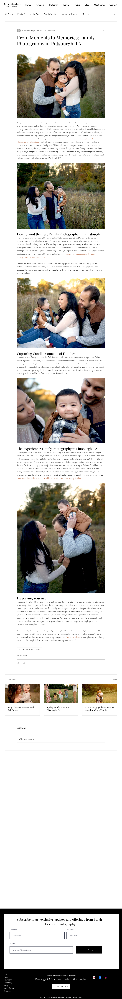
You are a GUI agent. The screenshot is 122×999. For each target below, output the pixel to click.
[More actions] (103, 30)
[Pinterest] (94, 977)
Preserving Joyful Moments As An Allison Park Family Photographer (99, 709)
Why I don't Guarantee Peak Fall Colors (21, 709)
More (84, 14)
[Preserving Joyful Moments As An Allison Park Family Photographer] (99, 693)
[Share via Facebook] (18, 663)
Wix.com (78, 998)
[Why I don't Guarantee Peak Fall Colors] (22, 693)
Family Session (50, 14)
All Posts (9, 14)
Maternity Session (69, 14)
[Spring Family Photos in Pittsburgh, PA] (61, 693)
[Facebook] (100, 977)
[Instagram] (106, 977)
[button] (114, 14)
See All (114, 679)
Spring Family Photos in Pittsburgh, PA (58, 709)
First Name (13, 929)
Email (12, 943)
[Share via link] (24, 663)
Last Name (70, 929)
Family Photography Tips (28, 14)
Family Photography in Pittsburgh (29, 649)
